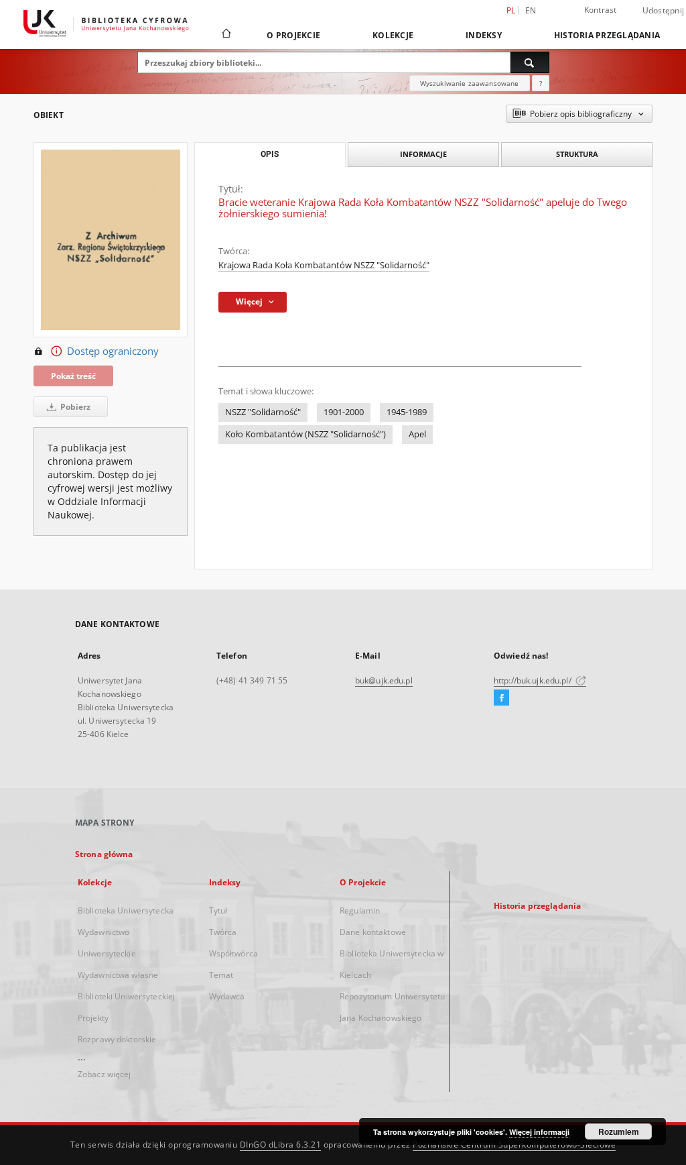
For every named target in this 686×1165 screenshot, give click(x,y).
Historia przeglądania (607, 35)
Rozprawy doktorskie (117, 1039)
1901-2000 (344, 412)
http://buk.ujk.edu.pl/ (533, 680)
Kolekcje (392, 35)
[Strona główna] (225, 35)
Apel (417, 434)
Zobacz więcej (104, 1074)
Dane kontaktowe (373, 932)
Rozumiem (618, 1131)
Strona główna (104, 854)
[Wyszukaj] (529, 62)
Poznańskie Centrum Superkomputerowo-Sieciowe (514, 1144)
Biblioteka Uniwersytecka (126, 910)
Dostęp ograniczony (113, 351)
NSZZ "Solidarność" (263, 412)
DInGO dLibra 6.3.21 (281, 1144)
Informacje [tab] (423, 154)
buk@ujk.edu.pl (384, 680)
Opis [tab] (270, 154)
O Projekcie (293, 35)
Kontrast (600, 9)
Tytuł (218, 910)
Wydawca (227, 996)
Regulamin (360, 910)
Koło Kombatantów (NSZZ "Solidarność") (305, 434)
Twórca (223, 932)
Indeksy (484, 35)
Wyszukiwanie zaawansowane (469, 83)
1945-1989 (407, 412)
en (531, 10)
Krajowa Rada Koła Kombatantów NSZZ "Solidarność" (323, 265)
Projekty (93, 1017)
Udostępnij (663, 10)
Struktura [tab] (577, 154)
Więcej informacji (539, 1132)
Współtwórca (233, 953)
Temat (221, 975)
